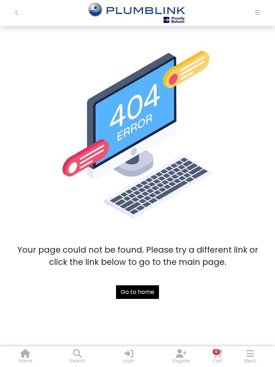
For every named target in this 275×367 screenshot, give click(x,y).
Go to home (137, 292)
